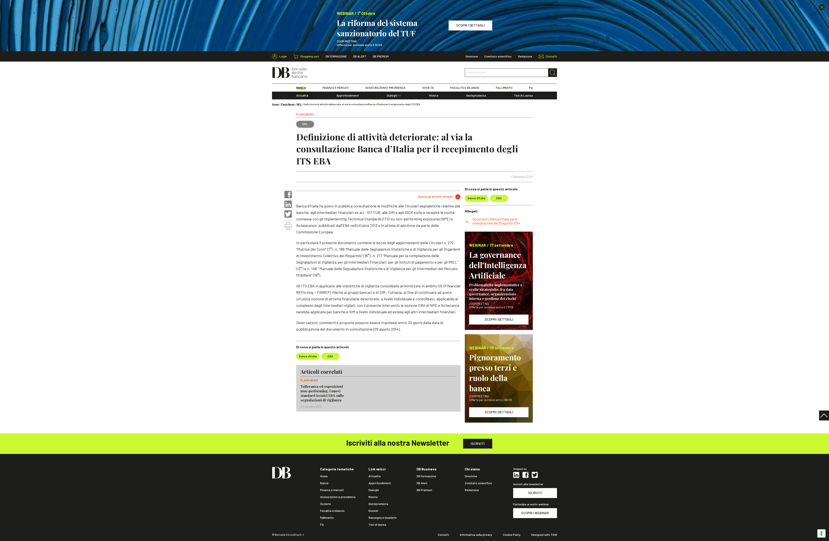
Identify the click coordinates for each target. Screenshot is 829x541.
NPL (299, 104)
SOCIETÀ (428, 87)
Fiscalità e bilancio (332, 510)
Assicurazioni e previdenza (338, 497)
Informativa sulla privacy (476, 534)
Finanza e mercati (332, 490)
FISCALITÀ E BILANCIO (464, 87)
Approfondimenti (347, 95)
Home (275, 104)
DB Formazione (336, 56)
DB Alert (359, 56)
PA (531, 87)
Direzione (472, 56)
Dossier (373, 510)
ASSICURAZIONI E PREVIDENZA (385, 87)
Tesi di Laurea (523, 95)
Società (325, 504)
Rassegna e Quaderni (383, 517)
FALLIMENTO (504, 87)
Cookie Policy (511, 534)
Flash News (288, 104)
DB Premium (381, 56)
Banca (324, 483)
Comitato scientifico (498, 56)
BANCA (301, 87)
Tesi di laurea (377, 524)
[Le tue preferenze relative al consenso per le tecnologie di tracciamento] (821, 533)
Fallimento (327, 517)
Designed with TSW (544, 534)
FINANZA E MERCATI (336, 87)
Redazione (525, 56)
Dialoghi (392, 95)
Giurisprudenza (476, 95)
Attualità (302, 95)
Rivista (433, 95)
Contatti (443, 534)
